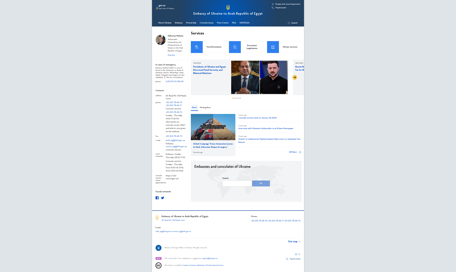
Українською (280, 8)
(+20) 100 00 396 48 (174, 82)
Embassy (179, 23)
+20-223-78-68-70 (174, 102)
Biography (171, 55)
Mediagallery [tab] (205, 107)
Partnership (191, 23)
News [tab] (194, 107)
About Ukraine (164, 23)
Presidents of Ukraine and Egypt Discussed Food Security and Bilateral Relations (209, 70)
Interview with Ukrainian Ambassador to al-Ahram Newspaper (265, 129)
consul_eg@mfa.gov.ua (176, 147)
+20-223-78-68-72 (174, 112)
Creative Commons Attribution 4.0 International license (202, 265)
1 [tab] (233, 98)
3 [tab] (236, 98)
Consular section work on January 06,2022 (257, 118)
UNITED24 (244, 23)
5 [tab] (240, 98)
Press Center (223, 23)
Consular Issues (207, 23)
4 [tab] (238, 98)
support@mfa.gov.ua (209, 258)
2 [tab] (234, 98)
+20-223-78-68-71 (174, 105)
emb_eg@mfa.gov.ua (175, 140)
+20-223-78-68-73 (174, 136)
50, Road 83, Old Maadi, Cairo (173, 220)
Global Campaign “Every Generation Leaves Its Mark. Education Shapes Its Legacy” (213, 145)
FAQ (234, 23)
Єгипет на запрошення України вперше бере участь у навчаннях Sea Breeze (269, 140)
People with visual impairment (287, 4)
